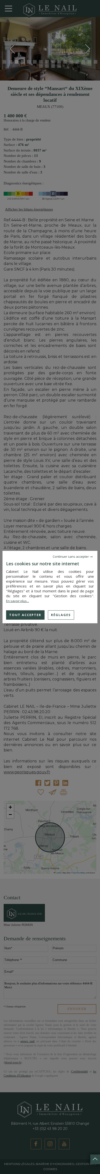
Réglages (61, 615)
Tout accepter (25, 615)
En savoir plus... (17, 601)
